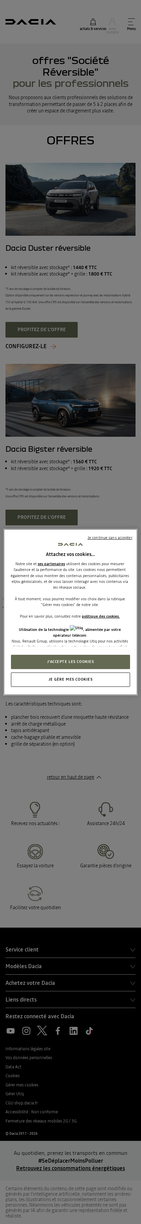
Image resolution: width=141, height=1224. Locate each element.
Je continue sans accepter (110, 537)
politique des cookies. (101, 616)
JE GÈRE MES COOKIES (71, 679)
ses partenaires (51, 564)
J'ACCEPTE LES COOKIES (70, 662)
